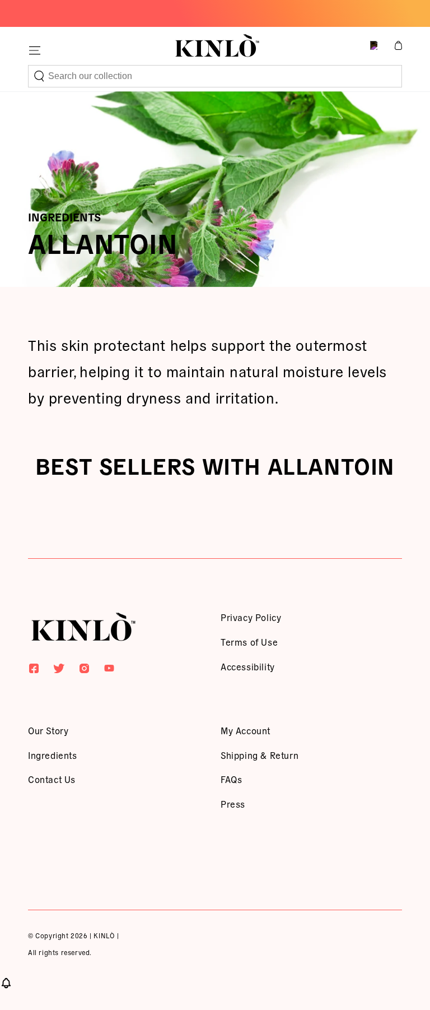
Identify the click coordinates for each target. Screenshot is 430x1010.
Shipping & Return (259, 755)
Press (233, 803)
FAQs (231, 779)
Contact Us (52, 779)
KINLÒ (104, 935)
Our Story (48, 730)
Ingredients (52, 755)
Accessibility (248, 666)
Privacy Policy (251, 617)
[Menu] (34, 50)
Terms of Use (249, 641)
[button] (215, 76)
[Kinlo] (83, 628)
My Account (245, 730)
